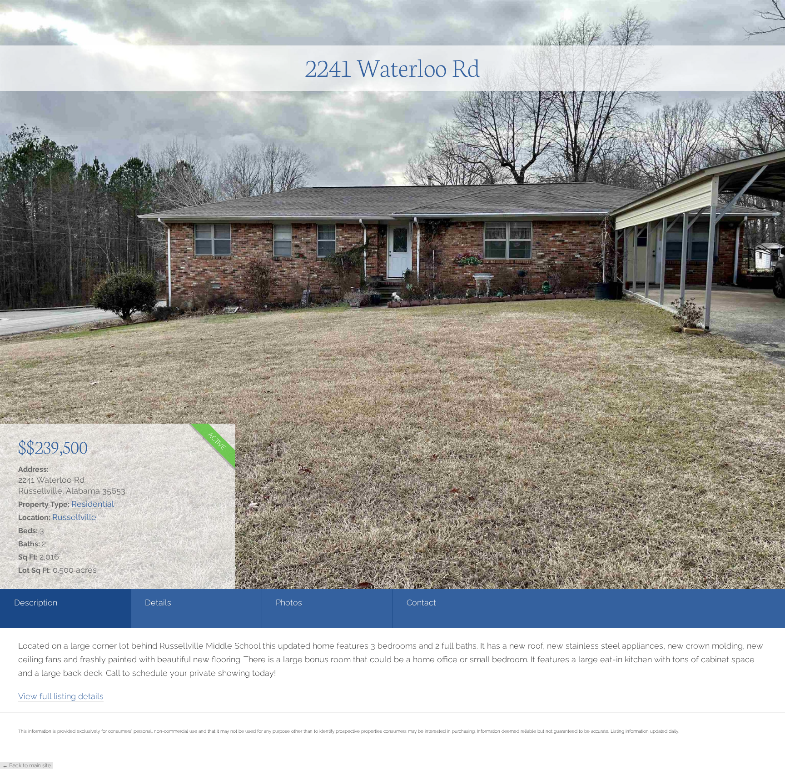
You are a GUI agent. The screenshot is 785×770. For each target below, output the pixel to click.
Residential (92, 504)
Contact (421, 602)
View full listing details (61, 696)
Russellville (74, 517)
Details (158, 602)
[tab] (65, 608)
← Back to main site (26, 765)
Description (35, 602)
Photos (289, 602)
